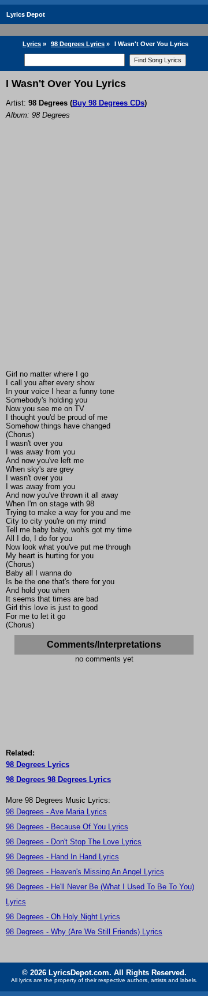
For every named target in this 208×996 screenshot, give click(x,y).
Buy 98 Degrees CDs (108, 103)
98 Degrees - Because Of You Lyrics (67, 826)
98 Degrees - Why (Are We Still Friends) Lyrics (84, 931)
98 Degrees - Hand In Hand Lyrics (62, 856)
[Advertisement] (104, 260)
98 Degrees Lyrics (78, 43)
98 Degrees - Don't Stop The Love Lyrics (74, 841)
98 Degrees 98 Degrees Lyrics (58, 779)
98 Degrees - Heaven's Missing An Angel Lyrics (85, 871)
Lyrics (32, 43)
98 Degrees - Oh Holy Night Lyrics (63, 916)
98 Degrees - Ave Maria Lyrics (56, 811)
